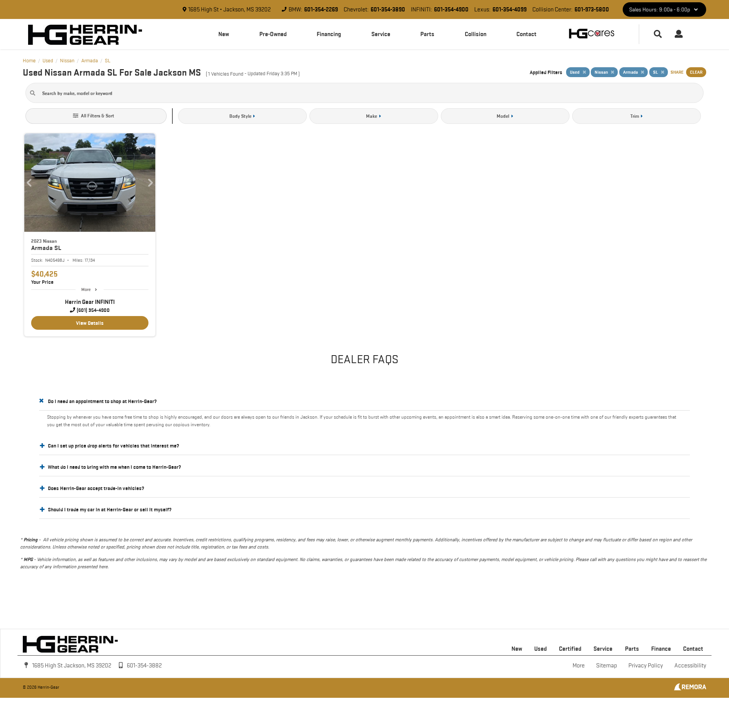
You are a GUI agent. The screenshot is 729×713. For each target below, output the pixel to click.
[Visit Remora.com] (690, 689)
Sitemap (606, 665)
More (86, 289)
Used (540, 648)
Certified (570, 648)
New (223, 34)
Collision (475, 34)
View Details (90, 323)
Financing (329, 34)
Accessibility (690, 665)
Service (380, 34)
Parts (427, 34)
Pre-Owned (273, 34)
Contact (526, 34)
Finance (661, 648)
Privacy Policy (645, 665)
